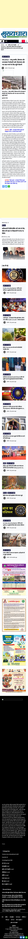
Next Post (4, 222)
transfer (4, 857)
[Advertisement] (14, 14)
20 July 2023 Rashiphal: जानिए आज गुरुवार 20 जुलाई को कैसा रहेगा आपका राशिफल (13, 524)
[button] (20, 41)
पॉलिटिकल (4, 872)
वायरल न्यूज (4, 878)
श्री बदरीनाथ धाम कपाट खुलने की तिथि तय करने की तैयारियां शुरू (14, 437)
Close (3, 844)
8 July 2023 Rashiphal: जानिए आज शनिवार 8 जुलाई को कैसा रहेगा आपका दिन (12, 289)
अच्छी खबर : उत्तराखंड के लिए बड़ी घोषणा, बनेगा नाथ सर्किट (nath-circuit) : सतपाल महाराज (13, 318)
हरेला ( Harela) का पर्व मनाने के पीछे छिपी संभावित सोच (12, 348)
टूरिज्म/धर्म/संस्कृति (5, 56)
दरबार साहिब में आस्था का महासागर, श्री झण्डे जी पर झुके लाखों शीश (14, 553)
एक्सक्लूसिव (4, 866)
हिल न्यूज (3, 225)
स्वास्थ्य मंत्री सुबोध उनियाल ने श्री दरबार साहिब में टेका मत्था (14, 892)
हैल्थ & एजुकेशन (5, 884)
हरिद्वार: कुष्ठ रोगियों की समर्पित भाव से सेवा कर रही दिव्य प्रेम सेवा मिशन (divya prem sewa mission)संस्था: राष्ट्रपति (14, 467)
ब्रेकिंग (4, 463)
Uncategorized (6, 860)
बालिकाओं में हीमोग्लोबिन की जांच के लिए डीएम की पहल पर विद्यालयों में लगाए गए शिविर (13, 230)
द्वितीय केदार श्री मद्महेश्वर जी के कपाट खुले (13, 495)
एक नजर (3, 863)
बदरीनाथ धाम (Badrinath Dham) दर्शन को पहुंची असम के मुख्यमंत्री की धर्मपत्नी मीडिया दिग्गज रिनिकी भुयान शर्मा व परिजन (13, 378)
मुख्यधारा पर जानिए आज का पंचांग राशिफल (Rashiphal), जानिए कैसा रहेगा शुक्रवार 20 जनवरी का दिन (13, 407)
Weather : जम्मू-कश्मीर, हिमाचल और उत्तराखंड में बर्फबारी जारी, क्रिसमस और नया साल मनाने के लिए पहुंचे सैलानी (13, 62)
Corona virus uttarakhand (9, 854)
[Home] (2, 41)
